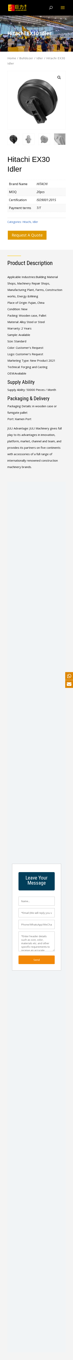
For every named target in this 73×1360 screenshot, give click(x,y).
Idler (39, 58)
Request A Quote (27, 235)
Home (11, 58)
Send (36, 960)
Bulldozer (26, 58)
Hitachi (26, 222)
